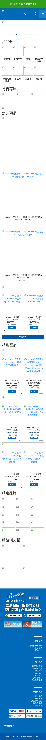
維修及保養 (37, 703)
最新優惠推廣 (36, 666)
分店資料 (38, 648)
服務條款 (38, 673)
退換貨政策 (37, 678)
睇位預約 (38, 696)
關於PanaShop (36, 645)
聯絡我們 (38, 650)
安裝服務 (38, 698)
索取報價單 (37, 705)
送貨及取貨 (37, 668)
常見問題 (38, 671)
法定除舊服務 (36, 680)
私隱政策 (38, 675)
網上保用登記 (36, 701)
